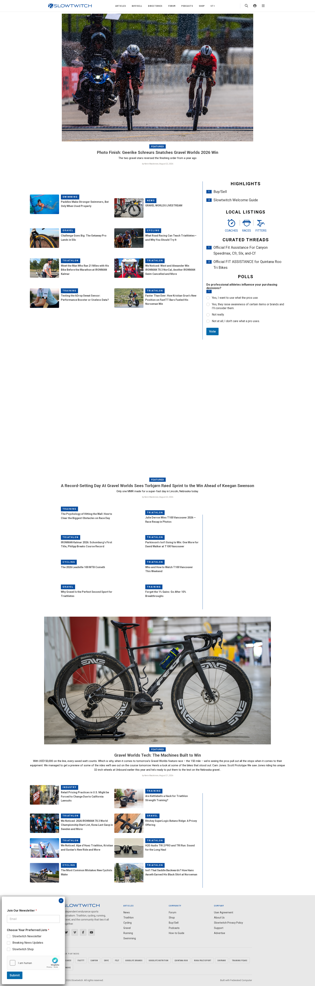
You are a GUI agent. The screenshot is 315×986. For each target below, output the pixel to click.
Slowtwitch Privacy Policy (228, 922)
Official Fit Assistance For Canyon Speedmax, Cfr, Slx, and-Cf (240, 250)
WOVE (68, 967)
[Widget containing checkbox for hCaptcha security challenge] (33, 963)
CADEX (68, 960)
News (151, 200)
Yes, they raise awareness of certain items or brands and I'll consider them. (248, 306)
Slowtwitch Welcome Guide (235, 200)
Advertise (219, 933)
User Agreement (223, 912)
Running (128, 933)
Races (246, 230)
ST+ (213, 5)
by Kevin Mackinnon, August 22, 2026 (157, 164)
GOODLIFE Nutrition (158, 960)
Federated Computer (241, 980)
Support (218, 928)
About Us (219, 917)
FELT (117, 960)
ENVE (106, 960)
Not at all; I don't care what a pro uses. (236, 321)
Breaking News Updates (27, 942)
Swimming (70, 197)
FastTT (81, 960)
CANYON (94, 960)
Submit (15, 975)
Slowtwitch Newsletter (26, 936)
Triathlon (71, 260)
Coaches (231, 230)
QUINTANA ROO (181, 960)
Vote (212, 331)
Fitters (261, 230)
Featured (157, 146)
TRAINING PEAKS (239, 960)
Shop (202, 5)
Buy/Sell (137, 5)
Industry (70, 787)
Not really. (218, 314)
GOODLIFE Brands (134, 960)
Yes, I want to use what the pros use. (235, 297)
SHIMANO (221, 960)
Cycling (153, 230)
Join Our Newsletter (22, 910)
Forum (172, 5)
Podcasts (187, 5)
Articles (120, 5)
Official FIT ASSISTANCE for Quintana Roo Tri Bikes (247, 265)
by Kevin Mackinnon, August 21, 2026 (157, 775)
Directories (155, 5)
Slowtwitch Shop (23, 949)
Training (69, 290)
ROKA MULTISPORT (202, 960)
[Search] (246, 5)
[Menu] (263, 5)
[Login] (254, 5)
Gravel (68, 230)
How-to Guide (176, 933)
